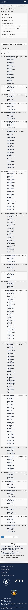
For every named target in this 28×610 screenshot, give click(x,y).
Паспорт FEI (4, 574)
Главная (3, 5)
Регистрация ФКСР (5, 569)
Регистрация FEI (5, 571)
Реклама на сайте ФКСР (7, 566)
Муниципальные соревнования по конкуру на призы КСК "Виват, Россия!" (11, 89)
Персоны (8, 5)
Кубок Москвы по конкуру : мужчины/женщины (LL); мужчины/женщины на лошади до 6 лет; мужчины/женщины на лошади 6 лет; (11, 463)
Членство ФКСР (5, 568)
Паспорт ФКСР (4, 572)
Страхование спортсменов (7, 575)
